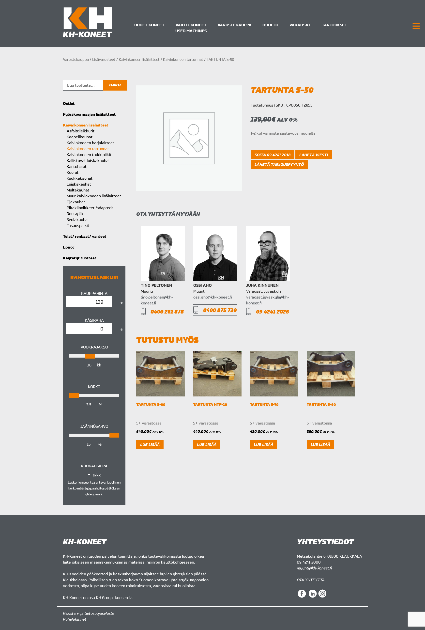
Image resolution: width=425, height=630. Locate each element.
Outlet (69, 103)
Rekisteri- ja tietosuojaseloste (88, 613)
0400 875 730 (220, 310)
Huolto (270, 24)
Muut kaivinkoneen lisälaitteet (94, 195)
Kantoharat (77, 166)
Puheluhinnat (74, 619)
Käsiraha (94, 320)
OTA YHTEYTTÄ (311, 579)
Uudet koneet (149, 24)
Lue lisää (150, 444)
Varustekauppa (235, 24)
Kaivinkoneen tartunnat (183, 59)
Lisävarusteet (103, 59)
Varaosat (300, 24)
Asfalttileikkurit (80, 130)
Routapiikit (76, 213)
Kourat (72, 172)
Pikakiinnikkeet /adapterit (90, 207)
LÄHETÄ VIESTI (313, 154)
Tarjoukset (334, 24)
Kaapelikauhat (79, 136)
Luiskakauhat (79, 184)
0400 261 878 (167, 311)
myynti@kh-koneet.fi (314, 568)
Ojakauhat (76, 201)
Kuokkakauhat (79, 178)
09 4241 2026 (272, 311)
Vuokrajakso (94, 347)
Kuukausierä (94, 465)
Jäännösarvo (94, 426)
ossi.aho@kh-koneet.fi (212, 297)
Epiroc (69, 247)
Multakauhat (78, 190)
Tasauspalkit (78, 225)
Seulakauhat (78, 219)
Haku (115, 85)
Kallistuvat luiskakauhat (88, 160)
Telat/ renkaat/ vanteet (84, 236)
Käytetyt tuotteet (79, 257)
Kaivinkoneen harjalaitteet (90, 142)
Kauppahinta (94, 293)
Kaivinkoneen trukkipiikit (89, 154)
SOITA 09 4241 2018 (272, 154)
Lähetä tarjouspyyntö (279, 164)
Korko (94, 386)
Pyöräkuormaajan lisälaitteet (89, 114)
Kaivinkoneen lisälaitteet (139, 59)
